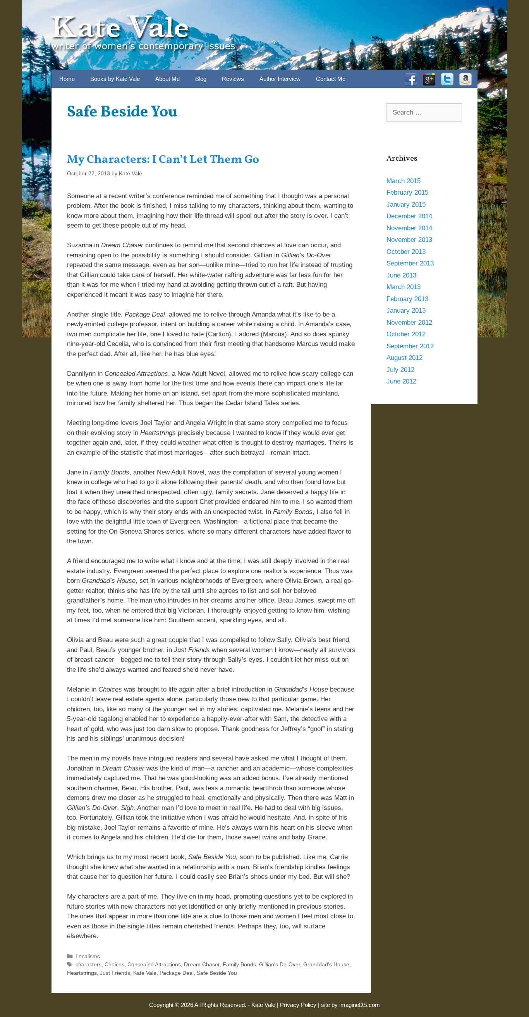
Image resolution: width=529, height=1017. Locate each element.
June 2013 (401, 275)
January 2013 (406, 310)
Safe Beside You (217, 973)
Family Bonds (239, 964)
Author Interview (280, 78)
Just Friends (115, 973)
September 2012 (410, 346)
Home (67, 78)
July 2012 (400, 369)
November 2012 (409, 322)
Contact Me (330, 78)
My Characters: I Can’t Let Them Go (163, 160)
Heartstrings (82, 973)
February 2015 (407, 192)
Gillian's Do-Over (279, 964)
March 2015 (403, 181)
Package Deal (177, 973)
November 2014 (409, 228)
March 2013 (403, 287)
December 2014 (409, 216)
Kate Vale (144, 973)
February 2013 (407, 299)
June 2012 (401, 381)
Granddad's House (326, 964)
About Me (167, 78)
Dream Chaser (202, 964)
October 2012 (406, 334)
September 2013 (410, 263)
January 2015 (406, 204)
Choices (114, 964)
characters (88, 964)
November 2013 (409, 239)
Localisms (88, 956)
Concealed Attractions (154, 964)
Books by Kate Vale (115, 78)
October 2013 (406, 251)
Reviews (233, 78)
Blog (200, 78)
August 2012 (404, 357)
